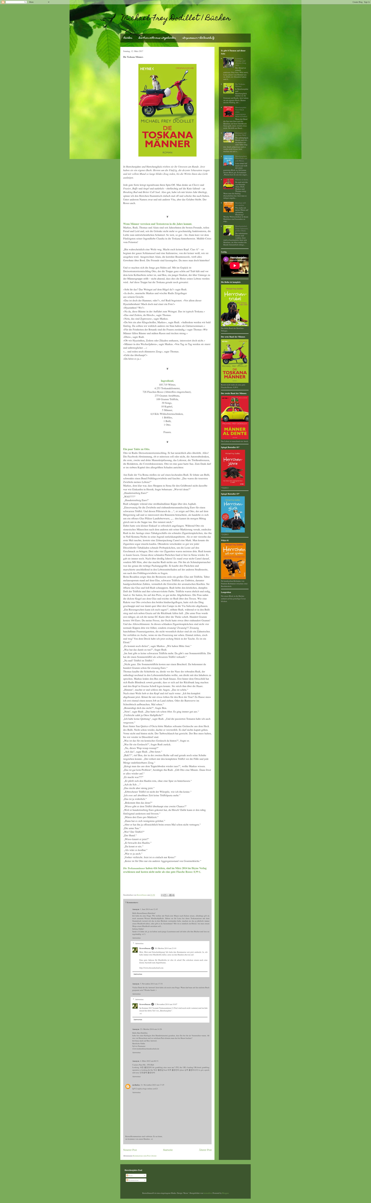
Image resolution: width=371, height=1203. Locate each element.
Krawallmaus (144, 948)
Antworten (136, 938)
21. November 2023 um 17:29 (152, 1085)
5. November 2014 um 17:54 (151, 983)
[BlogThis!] (165, 895)
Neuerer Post (130, 1150)
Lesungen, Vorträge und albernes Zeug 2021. (240, 62)
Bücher (128, 38)
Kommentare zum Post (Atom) (144, 1155)
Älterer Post (205, 1150)
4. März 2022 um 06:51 (149, 1061)
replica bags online (144, 1088)
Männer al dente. (241, 179)
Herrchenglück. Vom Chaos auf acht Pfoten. (241, 158)
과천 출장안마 (146, 1067)
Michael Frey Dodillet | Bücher (176, 18)
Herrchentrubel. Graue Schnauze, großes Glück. (241, 228)
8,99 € (197, 872)
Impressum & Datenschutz (198, 38)
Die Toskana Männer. (240, 85)
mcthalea (136, 1084)
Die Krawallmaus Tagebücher (157, 38)
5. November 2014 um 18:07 (166, 1004)
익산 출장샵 (158, 1070)
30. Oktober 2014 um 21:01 (166, 948)
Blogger (225, 1193)
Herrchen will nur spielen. (240, 204)
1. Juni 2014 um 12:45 (149, 909)
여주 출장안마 (173, 1070)
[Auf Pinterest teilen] (173, 895)
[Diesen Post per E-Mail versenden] (162, 895)
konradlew (208, 1193)
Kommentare (133, 1180)
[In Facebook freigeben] (170, 895)
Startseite (168, 1150)
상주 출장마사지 (191, 1070)
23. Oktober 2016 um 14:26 (151, 1029)
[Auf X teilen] (167, 895)
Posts (130, 1175)
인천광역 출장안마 (147, 1072)
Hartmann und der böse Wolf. (240, 134)
